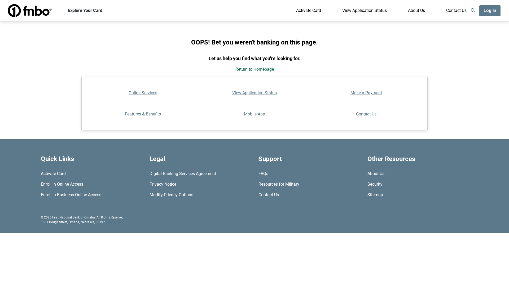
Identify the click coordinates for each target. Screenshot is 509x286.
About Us (416, 10)
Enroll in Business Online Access (71, 194)
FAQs (263, 173)
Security (375, 184)
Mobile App (254, 114)
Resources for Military (278, 184)
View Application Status (364, 10)
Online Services (143, 92)
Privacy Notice (163, 184)
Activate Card (308, 10)
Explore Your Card (85, 10)
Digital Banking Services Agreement (183, 173)
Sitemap (375, 194)
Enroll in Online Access (62, 184)
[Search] (473, 10)
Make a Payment (366, 92)
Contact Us (456, 10)
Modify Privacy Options (171, 194)
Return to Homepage (254, 69)
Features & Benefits (143, 114)
